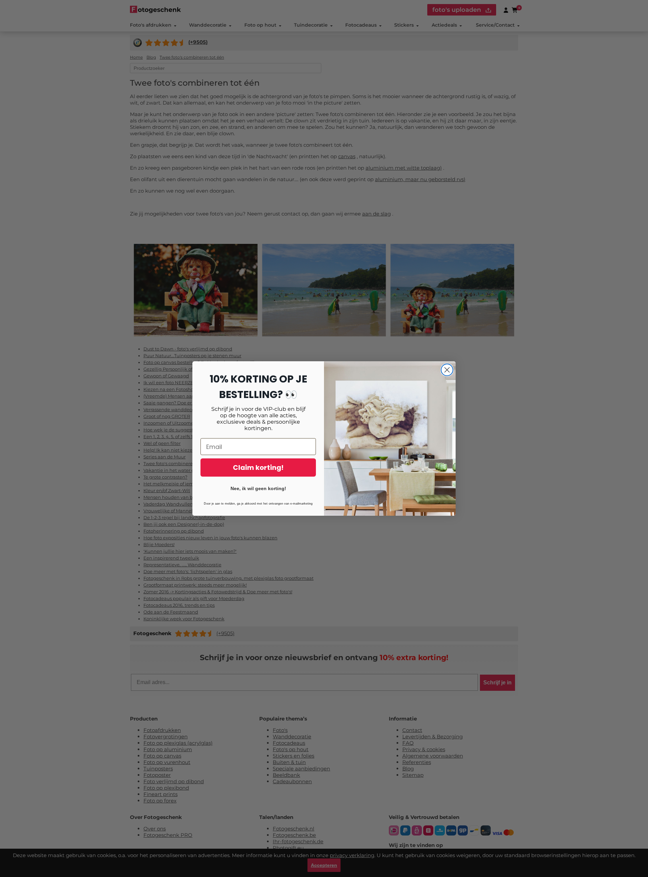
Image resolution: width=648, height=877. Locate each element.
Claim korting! (258, 467)
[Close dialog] (447, 370)
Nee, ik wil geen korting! (258, 488)
